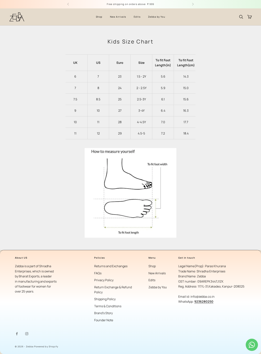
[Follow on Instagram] (27, 334)
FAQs (97, 273)
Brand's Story (103, 313)
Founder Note (103, 320)
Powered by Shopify (46, 346)
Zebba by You (156, 16)
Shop (99, 16)
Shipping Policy (105, 299)
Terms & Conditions (107, 306)
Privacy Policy (103, 280)
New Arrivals (118, 16)
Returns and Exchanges (110, 266)
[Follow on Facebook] (17, 334)
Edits (137, 16)
